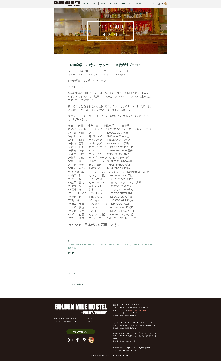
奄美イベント (73, 248)
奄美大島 (91, 245)
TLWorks (135, 350)
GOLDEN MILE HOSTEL (77, 245)
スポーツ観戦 (146, 245)
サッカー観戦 (135, 245)
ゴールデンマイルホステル (118, 245)
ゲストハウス (101, 245)
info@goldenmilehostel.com (131, 313)
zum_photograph (143, 348)
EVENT (71, 253)
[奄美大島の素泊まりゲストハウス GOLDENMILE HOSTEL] (158, 3)
